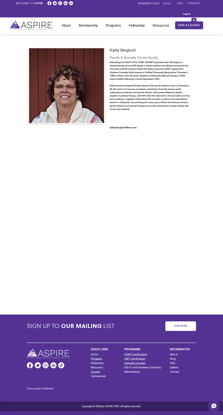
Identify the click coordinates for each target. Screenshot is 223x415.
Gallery (174, 367)
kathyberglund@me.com (123, 127)
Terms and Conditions (40, 388)
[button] (114, 25)
